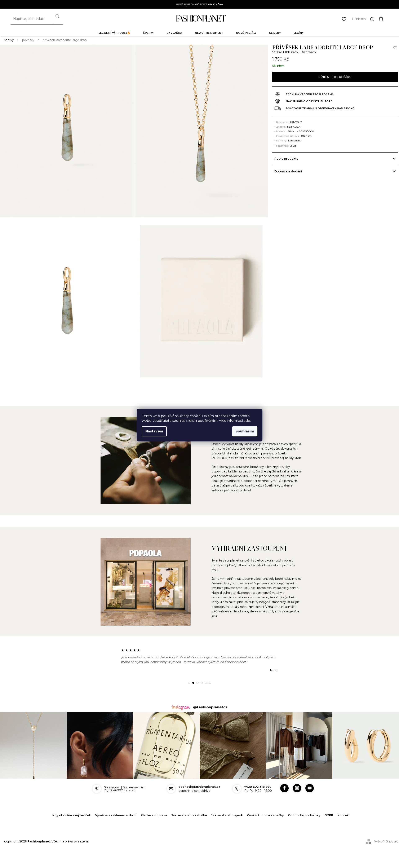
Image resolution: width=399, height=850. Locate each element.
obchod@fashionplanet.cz (199, 786)
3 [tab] (197, 683)
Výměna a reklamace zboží (116, 815)
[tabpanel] (199, 660)
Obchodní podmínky (304, 815)
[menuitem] (114, 32)
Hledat (57, 19)
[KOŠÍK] (385, 19)
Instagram (297, 788)
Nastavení (154, 431)
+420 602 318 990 (257, 786)
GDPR (328, 815)
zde (247, 421)
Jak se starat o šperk (227, 815)
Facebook (284, 788)
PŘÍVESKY (295, 122)
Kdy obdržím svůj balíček (71, 815)
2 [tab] (193, 683)
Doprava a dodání (288, 171)
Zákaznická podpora (373, 19)
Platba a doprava (154, 815)
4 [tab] (202, 683)
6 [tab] (210, 683)
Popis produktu (286, 158)
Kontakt (343, 815)
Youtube (309, 788)
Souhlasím (244, 431)
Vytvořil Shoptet (386, 841)
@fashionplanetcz (210, 707)
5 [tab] (206, 683)
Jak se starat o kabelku (189, 815)
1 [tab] (189, 683)
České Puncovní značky (265, 815)
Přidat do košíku (335, 77)
